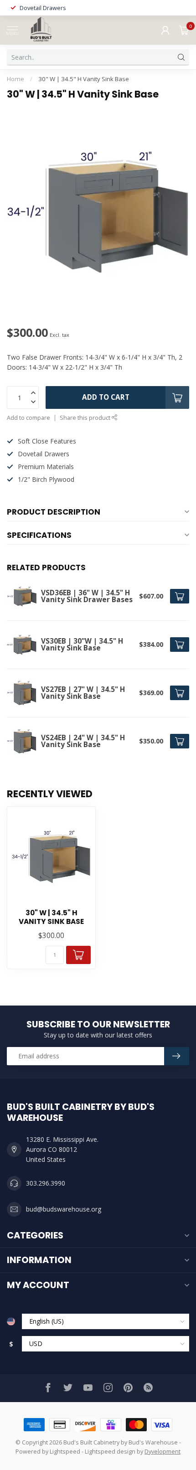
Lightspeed (65, 1451)
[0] (184, 30)
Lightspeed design (110, 1451)
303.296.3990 (45, 1183)
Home (15, 79)
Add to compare (28, 418)
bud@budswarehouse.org (63, 1209)
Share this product (86, 418)
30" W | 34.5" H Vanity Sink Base (83, 79)
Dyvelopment (162, 1451)
